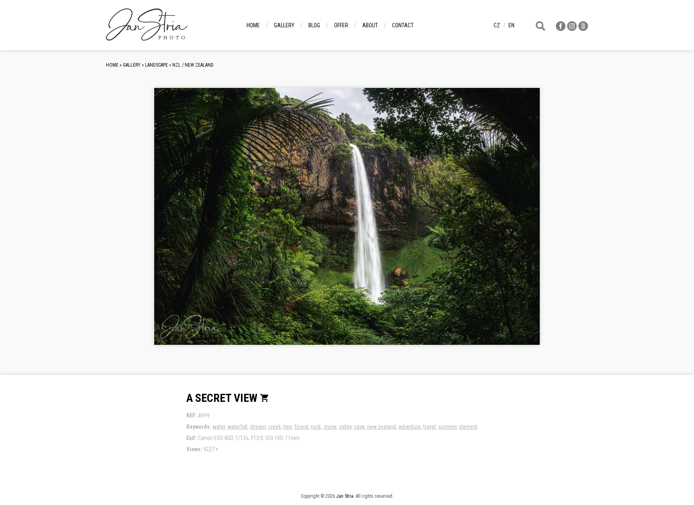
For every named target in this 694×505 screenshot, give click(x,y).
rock (316, 427)
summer (447, 427)
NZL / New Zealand (193, 65)
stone (330, 427)
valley (345, 427)
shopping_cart (264, 398)
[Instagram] (572, 29)
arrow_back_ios (216, 223)
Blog (314, 25)
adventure (409, 427)
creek (274, 427)
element (468, 427)
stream (258, 427)
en (511, 25)
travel (429, 427)
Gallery (284, 25)
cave (359, 427)
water (218, 427)
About (370, 25)
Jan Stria (344, 496)
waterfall (237, 427)
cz (497, 25)
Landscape (156, 65)
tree (287, 427)
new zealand (381, 427)
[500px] (583, 29)
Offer (341, 25)
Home (253, 25)
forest (301, 427)
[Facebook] (560, 29)
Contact (403, 25)
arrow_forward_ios (493, 223)
